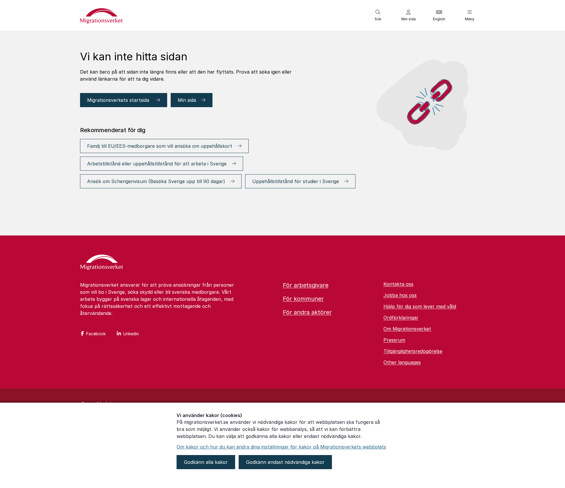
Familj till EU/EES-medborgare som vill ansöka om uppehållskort (159, 146)
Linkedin (131, 333)
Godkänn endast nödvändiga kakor (285, 462)
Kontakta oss (398, 284)
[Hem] (101, 263)
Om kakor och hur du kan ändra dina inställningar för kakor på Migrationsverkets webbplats (281, 447)
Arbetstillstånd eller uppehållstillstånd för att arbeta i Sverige (157, 164)
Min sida (187, 100)
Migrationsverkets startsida (119, 100)
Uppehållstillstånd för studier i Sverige (295, 181)
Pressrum (394, 340)
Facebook (96, 333)
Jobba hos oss (400, 295)
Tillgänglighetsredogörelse (412, 351)
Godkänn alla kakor (206, 462)
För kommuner (303, 298)
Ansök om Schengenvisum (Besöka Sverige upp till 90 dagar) (156, 181)
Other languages (402, 362)
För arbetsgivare (305, 285)
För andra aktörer (307, 312)
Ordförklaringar (400, 318)
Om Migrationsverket (407, 329)
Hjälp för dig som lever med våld (419, 306)
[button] (378, 15)
